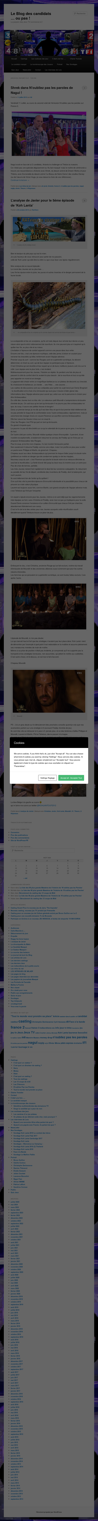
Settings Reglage (47, 777)
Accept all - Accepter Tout (71, 777)
